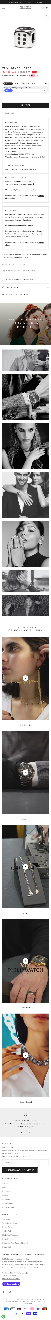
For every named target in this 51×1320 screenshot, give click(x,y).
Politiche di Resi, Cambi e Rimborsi (15, 1243)
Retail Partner (25, 1303)
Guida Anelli (6, 1199)
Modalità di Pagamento (10, 1235)
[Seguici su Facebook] (3, 1292)
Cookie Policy (7, 1231)
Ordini (4, 1187)
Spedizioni (6, 1239)
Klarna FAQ (6, 1247)
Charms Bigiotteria (38, 157)
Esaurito (25, 105)
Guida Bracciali (7, 1203)
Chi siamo (6, 1219)
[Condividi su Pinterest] (20, 265)
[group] (25, 324)
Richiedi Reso (7, 1191)
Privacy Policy (28, 1156)
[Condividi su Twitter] (17, 265)
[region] (25, 1120)
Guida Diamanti (8, 1207)
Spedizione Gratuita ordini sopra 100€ (25, 2)
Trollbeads (8, 113)
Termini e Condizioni (9, 1223)
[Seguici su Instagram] (10, 1292)
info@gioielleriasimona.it (11, 1278)
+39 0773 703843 (9, 1276)
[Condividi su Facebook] (14, 265)
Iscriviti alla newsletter (20, 1170)
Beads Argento (24, 157)
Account (5, 1183)
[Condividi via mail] (24, 265)
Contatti (5, 1195)
